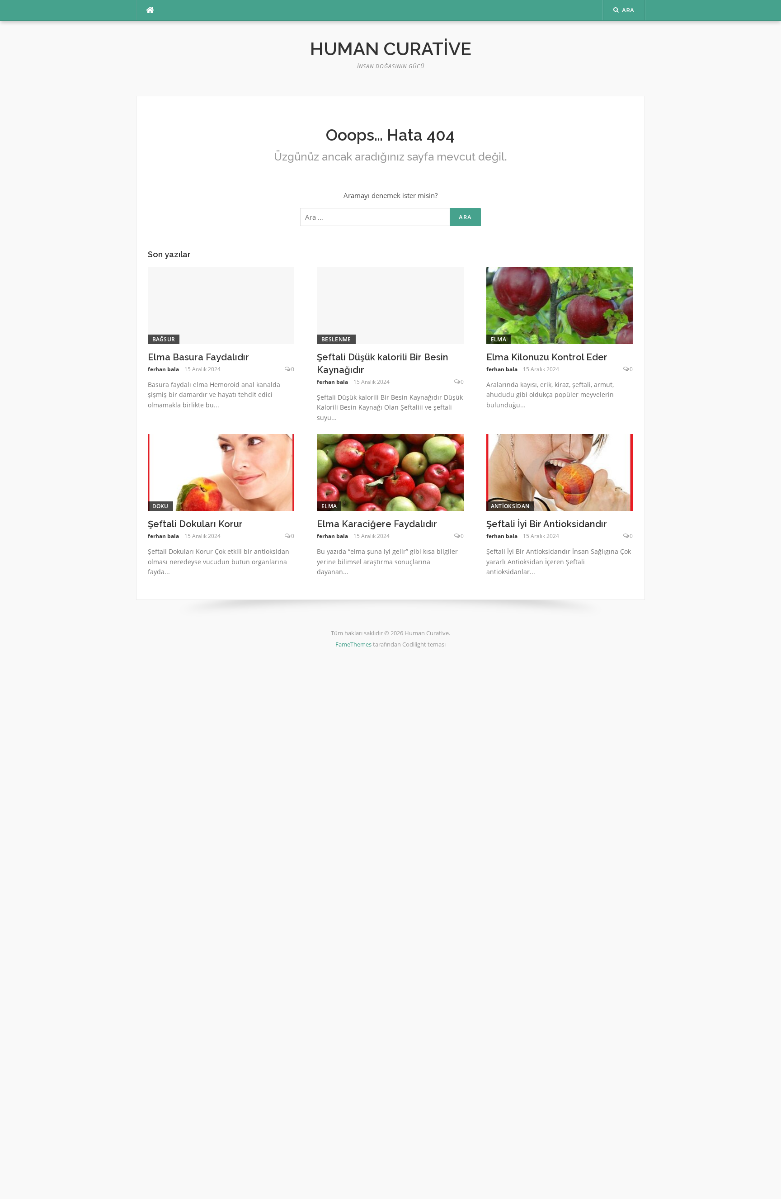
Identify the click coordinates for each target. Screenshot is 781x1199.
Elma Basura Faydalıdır (198, 357)
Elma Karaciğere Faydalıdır (377, 524)
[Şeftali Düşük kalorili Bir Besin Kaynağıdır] (390, 304)
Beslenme (336, 339)
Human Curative (390, 48)
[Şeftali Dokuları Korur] (221, 471)
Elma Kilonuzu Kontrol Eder (546, 357)
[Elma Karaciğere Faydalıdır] (390, 471)
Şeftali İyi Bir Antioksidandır (546, 524)
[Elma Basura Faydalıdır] (221, 304)
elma (498, 339)
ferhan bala (163, 369)
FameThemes (353, 644)
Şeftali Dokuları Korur (195, 524)
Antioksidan (510, 506)
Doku (160, 506)
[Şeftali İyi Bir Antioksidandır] (559, 471)
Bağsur (163, 339)
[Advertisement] (271, 807)
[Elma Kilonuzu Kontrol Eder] (559, 304)
